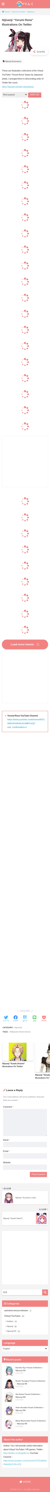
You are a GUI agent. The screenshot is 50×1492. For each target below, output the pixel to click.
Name (6, 1140)
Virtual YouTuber (14, 1316)
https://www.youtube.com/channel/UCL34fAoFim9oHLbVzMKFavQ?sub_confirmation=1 (26, 723)
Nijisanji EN (13, 1331)
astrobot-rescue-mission (17, 1310)
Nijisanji (18, 1027)
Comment (8, 1107)
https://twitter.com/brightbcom (16, 1453)
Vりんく (28, 4)
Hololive (12, 1321)
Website (7, 1162)
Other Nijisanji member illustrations (18, 87)
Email (6, 1151)
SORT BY (34, 95)
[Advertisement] (25, 461)
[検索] (45, 1292)
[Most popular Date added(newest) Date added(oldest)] (15, 95)
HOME (26, 1481)
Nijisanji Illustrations (13, 61)
